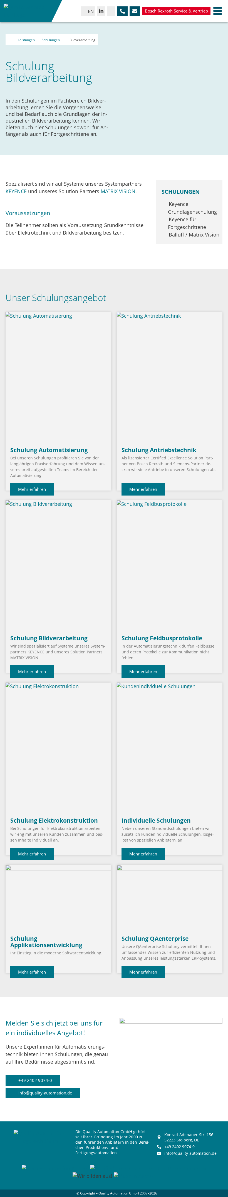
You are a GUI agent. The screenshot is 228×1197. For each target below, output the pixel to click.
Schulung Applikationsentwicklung (46, 942)
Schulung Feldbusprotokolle (162, 638)
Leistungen (26, 40)
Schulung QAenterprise (155, 938)
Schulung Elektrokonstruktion (54, 820)
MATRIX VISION (118, 191)
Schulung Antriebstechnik (159, 450)
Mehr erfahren (32, 489)
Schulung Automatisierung (49, 450)
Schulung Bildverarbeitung (49, 638)
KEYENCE (16, 191)
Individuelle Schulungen (156, 820)
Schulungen (51, 40)
